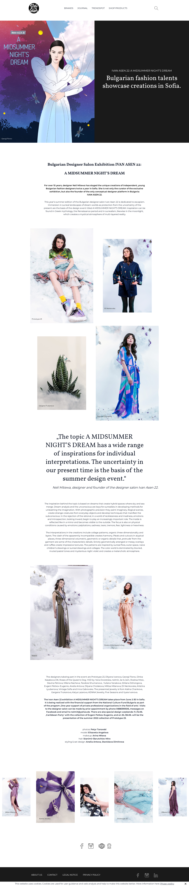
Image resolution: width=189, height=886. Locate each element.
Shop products (118, 8)
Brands (68, 8)
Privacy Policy (91, 875)
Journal (82, 8)
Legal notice (70, 875)
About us (36, 875)
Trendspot (98, 8)
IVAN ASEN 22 (94, 194)
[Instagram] (147, 875)
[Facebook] (138, 875)
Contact (52, 875)
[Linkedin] (156, 875)
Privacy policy (167, 884)
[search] (156, 8)
